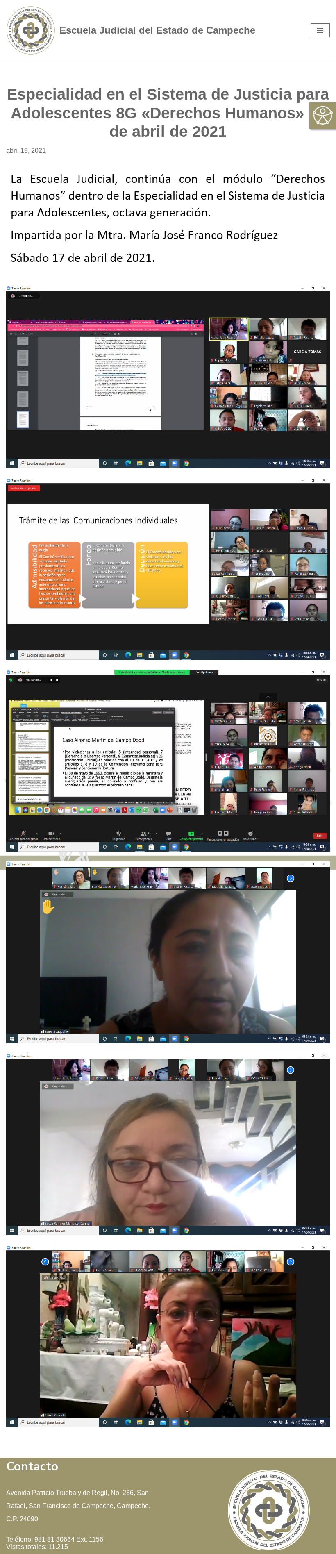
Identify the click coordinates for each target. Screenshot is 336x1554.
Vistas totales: (27, 1547)
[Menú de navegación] (320, 30)
